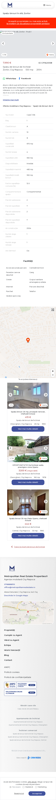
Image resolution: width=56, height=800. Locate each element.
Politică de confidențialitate (17, 677)
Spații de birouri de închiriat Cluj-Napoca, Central (28, 740)
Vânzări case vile (28, 705)
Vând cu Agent (11, 640)
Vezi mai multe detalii (28, 429)
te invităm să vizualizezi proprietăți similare (28, 23)
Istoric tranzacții (12, 650)
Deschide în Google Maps (16, 595)
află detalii (32, 782)
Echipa (7, 645)
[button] (3, 43)
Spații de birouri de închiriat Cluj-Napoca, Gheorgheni (28, 737)
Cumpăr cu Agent (13, 635)
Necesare (16, 787)
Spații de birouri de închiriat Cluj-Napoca (28, 734)
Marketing (42, 787)
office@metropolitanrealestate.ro (19, 587)
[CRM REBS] (34, 758)
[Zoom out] (53, 375)
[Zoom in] (53, 371)
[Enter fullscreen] (53, 310)
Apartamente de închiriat (28, 718)
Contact (8, 660)
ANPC (7, 667)
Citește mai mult (11, 100)
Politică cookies (11, 672)
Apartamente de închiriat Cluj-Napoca (28, 722)
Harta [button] (51, 55)
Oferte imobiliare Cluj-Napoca (17, 106)
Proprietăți (9, 630)
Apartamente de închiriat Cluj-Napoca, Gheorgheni (28, 725)
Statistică (29, 787)
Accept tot (37, 793)
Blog (6, 655)
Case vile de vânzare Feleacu (28, 709)
